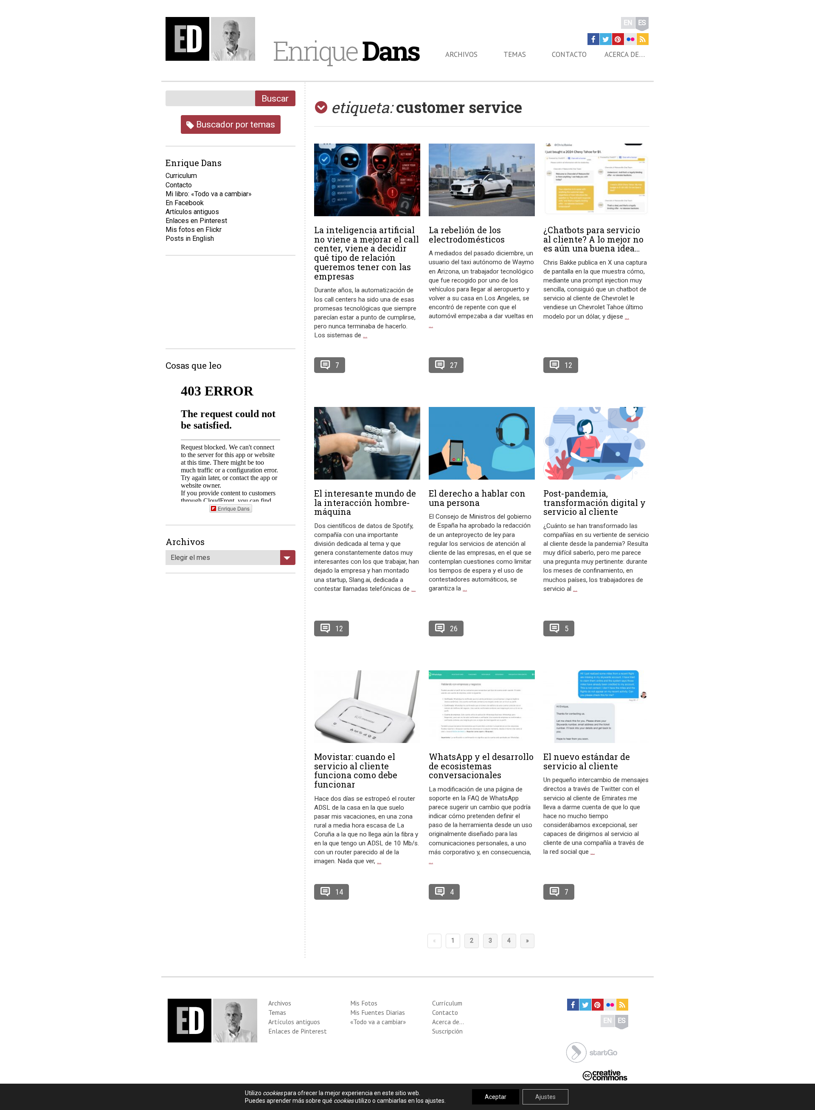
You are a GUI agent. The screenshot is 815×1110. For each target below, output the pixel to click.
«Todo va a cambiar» (378, 1021)
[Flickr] (630, 39)
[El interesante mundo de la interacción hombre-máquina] (367, 443)
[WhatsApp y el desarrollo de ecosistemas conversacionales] (482, 706)
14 (339, 891)
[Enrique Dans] (213, 39)
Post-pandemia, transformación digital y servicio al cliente (594, 502)
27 (454, 365)
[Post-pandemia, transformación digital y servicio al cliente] (596, 443)
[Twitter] (606, 39)
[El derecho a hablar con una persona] (482, 443)
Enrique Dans (234, 508)
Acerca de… (624, 54)
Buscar (275, 98)
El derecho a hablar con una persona (477, 498)
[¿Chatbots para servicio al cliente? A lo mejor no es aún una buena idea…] (596, 180)
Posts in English (190, 238)
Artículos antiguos (192, 212)
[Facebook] (593, 39)
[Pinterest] (618, 39)
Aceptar (495, 1096)
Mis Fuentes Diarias (377, 1012)
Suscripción (447, 1031)
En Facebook (185, 203)
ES (642, 23)
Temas (514, 54)
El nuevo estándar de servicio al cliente (586, 761)
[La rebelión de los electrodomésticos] (482, 180)
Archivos (461, 54)
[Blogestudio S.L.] (591, 1051)
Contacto (569, 54)
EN (628, 23)
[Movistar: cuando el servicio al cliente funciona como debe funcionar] (367, 706)
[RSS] (643, 39)
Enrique (346, 50)
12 (568, 365)
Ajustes (545, 1096)
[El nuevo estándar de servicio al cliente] (596, 706)
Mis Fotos (363, 1003)
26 (454, 628)
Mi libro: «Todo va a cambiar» (209, 194)
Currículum (447, 1003)
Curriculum (181, 176)
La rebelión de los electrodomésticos (467, 234)
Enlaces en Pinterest (196, 221)
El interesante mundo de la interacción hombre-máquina (365, 502)
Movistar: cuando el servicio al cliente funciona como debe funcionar (355, 770)
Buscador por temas (234, 124)
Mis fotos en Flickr (194, 230)
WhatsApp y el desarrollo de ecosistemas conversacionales (481, 766)
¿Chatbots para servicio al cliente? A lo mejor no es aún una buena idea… (593, 239)
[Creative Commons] (605, 1074)
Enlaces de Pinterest (297, 1031)
